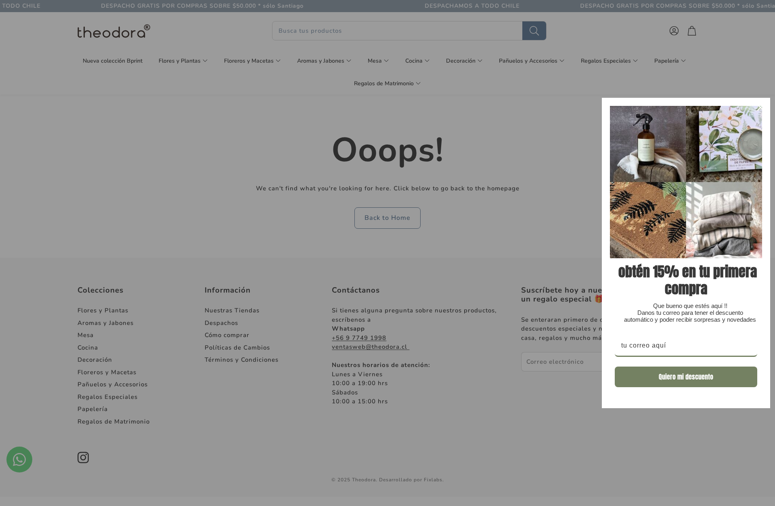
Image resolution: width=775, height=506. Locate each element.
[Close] (760, 107)
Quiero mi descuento (686, 377)
